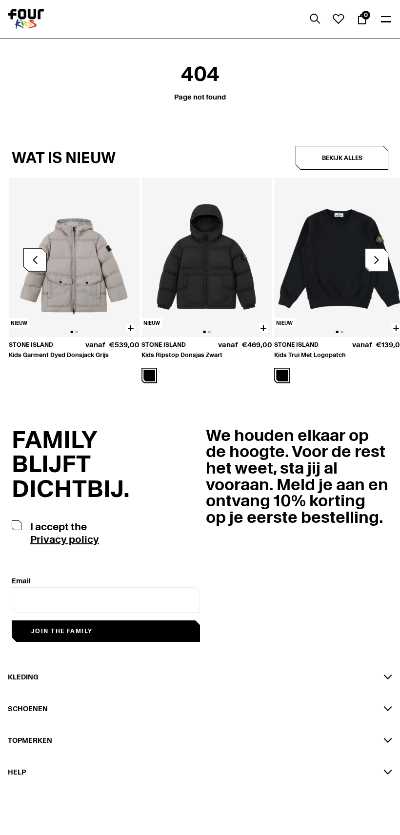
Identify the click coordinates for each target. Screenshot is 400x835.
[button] (376, 260)
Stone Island (31, 344)
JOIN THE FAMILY (62, 631)
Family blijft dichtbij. (71, 464)
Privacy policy (64, 539)
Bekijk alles (342, 157)
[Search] (315, 19)
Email (21, 581)
